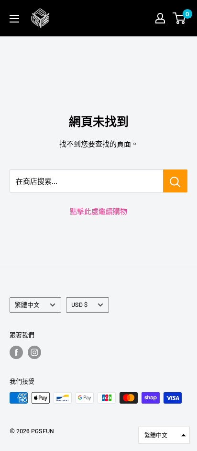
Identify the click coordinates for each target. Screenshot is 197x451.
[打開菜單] (14, 19)
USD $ (79, 304)
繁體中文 (27, 304)
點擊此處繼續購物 (98, 211)
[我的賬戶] (160, 18)
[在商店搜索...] (175, 180)
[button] (164, 435)
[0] (180, 18)
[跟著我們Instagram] (34, 352)
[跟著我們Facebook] (16, 352)
